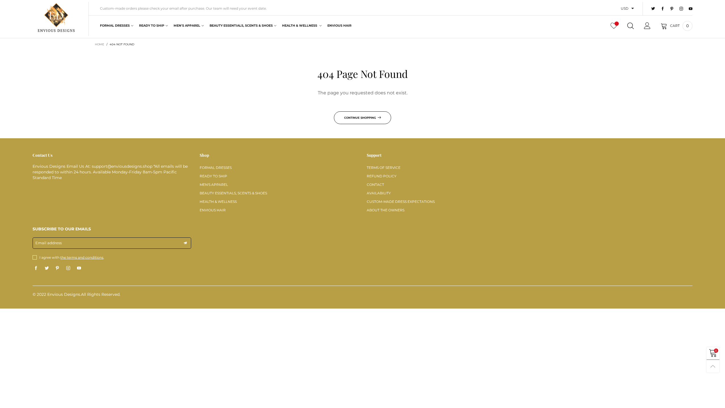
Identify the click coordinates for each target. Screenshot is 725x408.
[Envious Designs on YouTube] (79, 268)
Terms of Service (383, 167)
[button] (185, 243)
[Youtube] (690, 9)
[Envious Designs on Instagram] (68, 268)
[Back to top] (713, 366)
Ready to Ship (151, 25)
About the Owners (385, 210)
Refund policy (381, 176)
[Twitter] (653, 9)
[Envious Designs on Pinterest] (57, 268)
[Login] (647, 25)
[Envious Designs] (56, 18)
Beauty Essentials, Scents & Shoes (241, 25)
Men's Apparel (187, 25)
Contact (375, 184)
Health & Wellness (300, 25)
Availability (379, 193)
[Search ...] (630, 25)
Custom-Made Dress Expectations (401, 201)
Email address (48, 243)
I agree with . (71, 257)
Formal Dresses (115, 25)
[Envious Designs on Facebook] (36, 268)
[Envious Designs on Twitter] (46, 268)
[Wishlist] (613, 25)
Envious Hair (339, 25)
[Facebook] (662, 9)
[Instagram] (681, 9)
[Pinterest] (672, 9)
